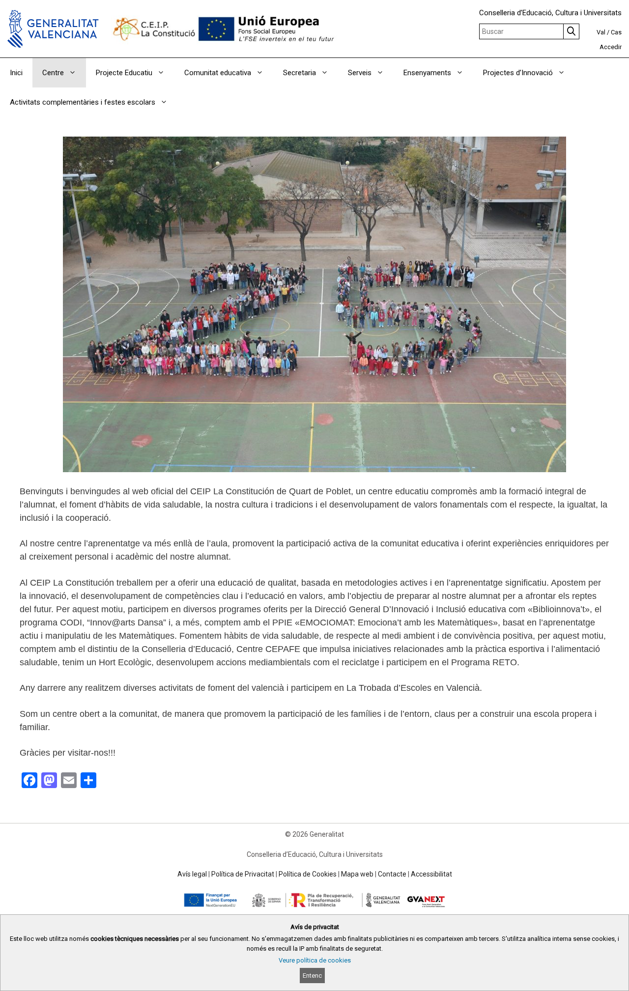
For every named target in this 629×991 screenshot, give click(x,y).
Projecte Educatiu (124, 72)
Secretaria (299, 72)
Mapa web (357, 874)
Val (601, 32)
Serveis (360, 72)
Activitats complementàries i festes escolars (82, 102)
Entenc (312, 975)
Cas (616, 32)
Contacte (392, 874)
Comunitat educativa (217, 72)
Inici (16, 72)
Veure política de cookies (315, 960)
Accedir (611, 47)
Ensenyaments (427, 72)
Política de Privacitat (242, 874)
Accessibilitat (431, 874)
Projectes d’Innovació (518, 72)
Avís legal (192, 874)
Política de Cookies (308, 874)
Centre (53, 72)
